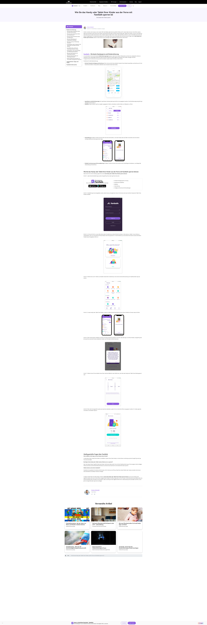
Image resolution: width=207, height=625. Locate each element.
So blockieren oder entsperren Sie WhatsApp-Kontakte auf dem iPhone (74, 45)
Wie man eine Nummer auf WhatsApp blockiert (72, 54)
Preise (129, 5)
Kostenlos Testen (122, 5)
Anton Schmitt (90, 27)
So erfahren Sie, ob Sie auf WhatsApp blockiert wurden (72, 49)
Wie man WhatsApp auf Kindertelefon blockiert (71, 40)
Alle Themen (70, 26)
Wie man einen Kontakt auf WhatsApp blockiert (72, 56)
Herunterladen (113, 5)
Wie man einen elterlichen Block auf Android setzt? (73, 34)
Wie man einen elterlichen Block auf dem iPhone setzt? (73, 32)
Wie (68, 555)
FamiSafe (86, 54)
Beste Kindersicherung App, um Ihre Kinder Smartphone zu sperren (74, 59)
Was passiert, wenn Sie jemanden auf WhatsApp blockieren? (73, 51)
